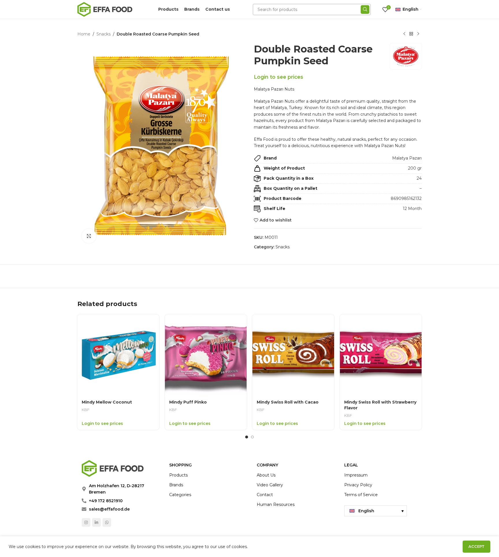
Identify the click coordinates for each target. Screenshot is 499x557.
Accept (476, 546)
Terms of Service (361, 494)
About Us (266, 475)
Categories (180, 494)
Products (178, 475)
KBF (86, 409)
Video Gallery (270, 484)
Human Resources (276, 504)
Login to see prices (278, 77)
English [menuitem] (366, 510)
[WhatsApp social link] (107, 522)
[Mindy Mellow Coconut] (118, 355)
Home (83, 34)
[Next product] (418, 34)
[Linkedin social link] (96, 522)
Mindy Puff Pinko (188, 402)
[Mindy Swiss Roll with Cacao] (293, 355)
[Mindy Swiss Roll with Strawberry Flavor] (381, 355)
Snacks (103, 34)
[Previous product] (404, 34)
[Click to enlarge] (89, 236)
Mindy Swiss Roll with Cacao (288, 402)
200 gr (415, 168)
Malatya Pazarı (407, 158)
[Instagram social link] (86, 522)
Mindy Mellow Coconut (107, 402)
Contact (265, 494)
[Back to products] (411, 34)
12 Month (412, 208)
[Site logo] (104, 9)
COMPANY (267, 465)
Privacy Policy (358, 484)
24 (419, 178)
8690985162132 (406, 198)
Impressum (356, 475)
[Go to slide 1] (246, 437)
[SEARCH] (365, 9)
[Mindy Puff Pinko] (206, 355)
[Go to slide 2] (252, 437)
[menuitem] (375, 510)
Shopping (180, 465)
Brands (176, 484)
